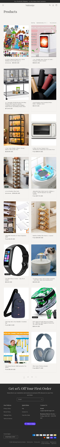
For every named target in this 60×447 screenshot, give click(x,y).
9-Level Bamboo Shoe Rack (12, 191)
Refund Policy (7, 412)
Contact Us (25, 412)
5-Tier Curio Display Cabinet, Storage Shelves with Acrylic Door (15, 149)
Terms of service (45, 442)
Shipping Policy (7, 415)
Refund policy (30, 442)
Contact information (45, 443)
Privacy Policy (7, 408)
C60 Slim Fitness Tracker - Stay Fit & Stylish (15, 279)
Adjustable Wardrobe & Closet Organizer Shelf (15, 236)
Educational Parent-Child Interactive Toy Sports (15, 366)
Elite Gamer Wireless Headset (40, 366)
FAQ (23, 408)
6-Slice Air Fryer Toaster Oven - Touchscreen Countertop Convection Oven (44, 149)
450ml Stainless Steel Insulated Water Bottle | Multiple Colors (42, 103)
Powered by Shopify (21, 442)
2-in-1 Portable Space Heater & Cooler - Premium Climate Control (43, 60)
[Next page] (36, 377)
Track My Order (26, 415)
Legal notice (53, 443)
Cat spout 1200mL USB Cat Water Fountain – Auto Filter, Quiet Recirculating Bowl (44, 279)
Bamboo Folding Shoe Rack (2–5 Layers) (43, 235)
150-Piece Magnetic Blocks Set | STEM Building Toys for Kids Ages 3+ (15, 60)
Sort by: (33, 22)
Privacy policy (37, 442)
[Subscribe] (41, 399)
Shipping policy (53, 442)
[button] (3, 5)
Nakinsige (15, 442)
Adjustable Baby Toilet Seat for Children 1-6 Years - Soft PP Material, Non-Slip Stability (44, 193)
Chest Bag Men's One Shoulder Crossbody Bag (16, 322)
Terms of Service (8, 418)
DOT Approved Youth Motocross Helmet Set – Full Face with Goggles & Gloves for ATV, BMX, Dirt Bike (43, 323)
